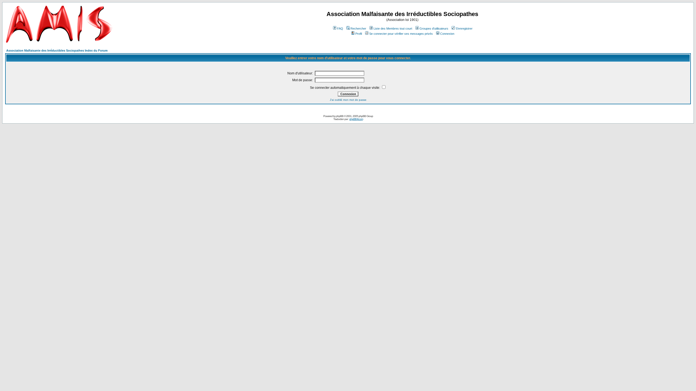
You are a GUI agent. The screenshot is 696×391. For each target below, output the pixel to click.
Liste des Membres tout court (393, 28)
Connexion (447, 33)
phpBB (339, 116)
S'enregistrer (464, 28)
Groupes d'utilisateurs (434, 28)
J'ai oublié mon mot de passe (348, 99)
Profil (358, 33)
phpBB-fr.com (356, 119)
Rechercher (358, 28)
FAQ (340, 28)
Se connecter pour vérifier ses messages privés (401, 33)
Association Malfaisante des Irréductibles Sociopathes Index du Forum (57, 50)
